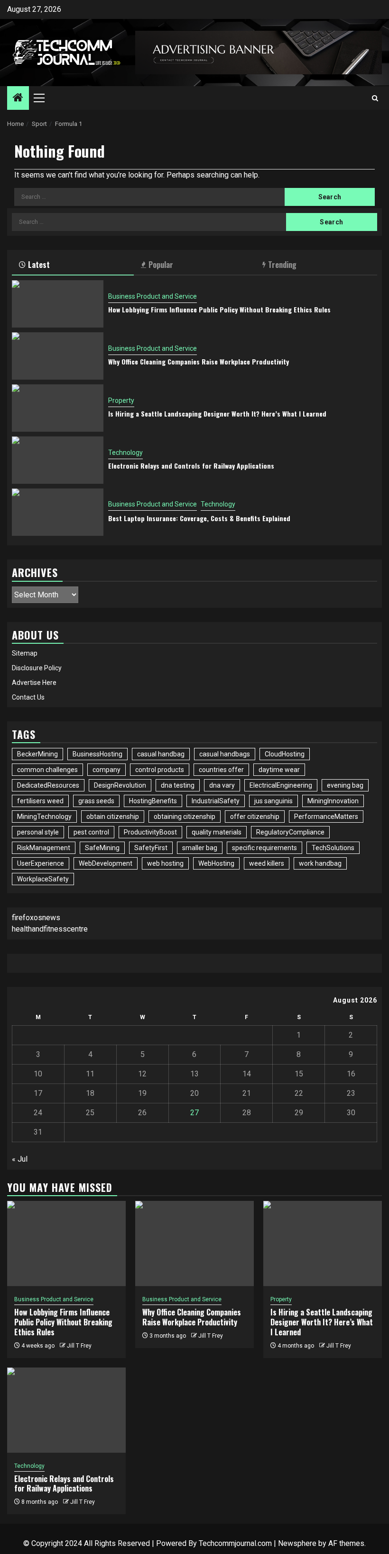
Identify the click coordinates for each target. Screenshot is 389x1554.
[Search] (375, 98)
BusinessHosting (97, 754)
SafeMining (102, 848)
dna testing (177, 785)
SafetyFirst (150, 848)
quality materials (216, 832)
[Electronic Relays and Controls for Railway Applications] (57, 460)
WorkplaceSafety (43, 879)
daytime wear (279, 769)
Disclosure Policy (37, 668)
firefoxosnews (36, 917)
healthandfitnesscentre (50, 928)
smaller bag (199, 848)
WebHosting (216, 863)
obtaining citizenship (184, 816)
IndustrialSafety (216, 801)
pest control (91, 832)
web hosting (165, 863)
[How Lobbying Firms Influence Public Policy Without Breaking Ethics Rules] (57, 304)
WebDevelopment (105, 863)
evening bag (345, 785)
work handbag (320, 863)
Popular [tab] (160, 264)
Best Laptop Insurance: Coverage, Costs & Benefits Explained (199, 518)
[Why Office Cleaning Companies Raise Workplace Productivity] (57, 356)
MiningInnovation (333, 801)
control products (159, 769)
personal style (38, 832)
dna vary (222, 785)
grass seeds (96, 801)
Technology (125, 452)
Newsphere (297, 1543)
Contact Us (28, 697)
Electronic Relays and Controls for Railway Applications (191, 466)
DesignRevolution (120, 785)
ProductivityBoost (150, 832)
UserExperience (40, 863)
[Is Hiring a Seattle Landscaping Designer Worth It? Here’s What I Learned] (57, 408)
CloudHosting (285, 754)
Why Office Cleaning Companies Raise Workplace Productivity (198, 361)
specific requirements (264, 848)
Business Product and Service (152, 296)
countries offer (221, 769)
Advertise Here (34, 682)
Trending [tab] (282, 264)
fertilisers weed (40, 801)
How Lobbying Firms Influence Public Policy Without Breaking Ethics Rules (219, 309)
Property (121, 400)
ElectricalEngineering (281, 785)
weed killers (266, 863)
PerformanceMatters (326, 816)
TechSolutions (333, 848)
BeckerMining (37, 754)
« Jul (20, 1158)
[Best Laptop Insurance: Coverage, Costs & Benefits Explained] (57, 512)
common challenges (47, 769)
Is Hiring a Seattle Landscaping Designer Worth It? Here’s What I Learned (217, 413)
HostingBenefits (153, 801)
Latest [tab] (39, 264)
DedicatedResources (48, 785)
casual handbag (161, 754)
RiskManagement (43, 848)
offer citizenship (254, 816)
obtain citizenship (112, 816)
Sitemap (24, 653)
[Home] (18, 98)
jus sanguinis (273, 801)
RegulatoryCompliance (290, 832)
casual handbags (224, 754)
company (106, 769)
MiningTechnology (44, 816)
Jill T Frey (79, 1345)
